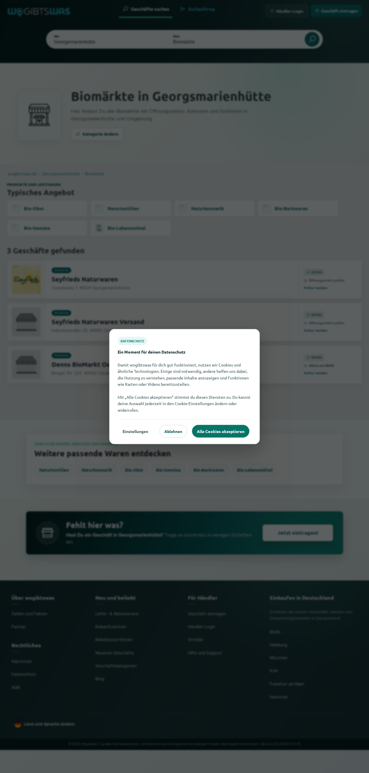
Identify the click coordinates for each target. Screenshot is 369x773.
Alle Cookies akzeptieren (220, 431)
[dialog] (184, 386)
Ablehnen (173, 431)
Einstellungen (135, 431)
